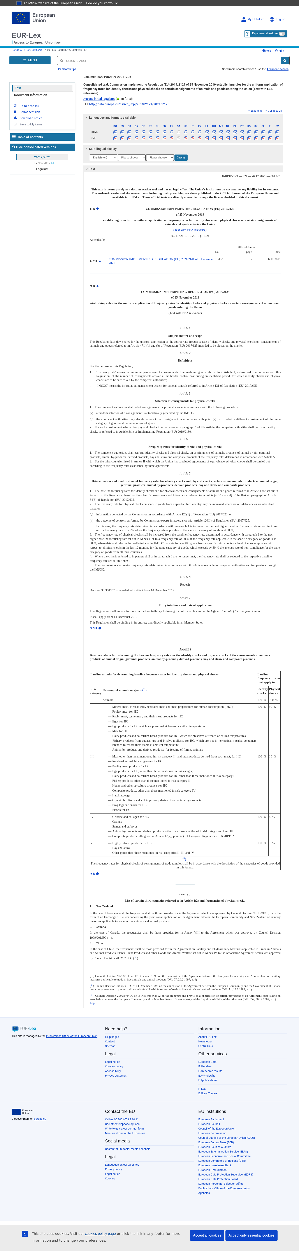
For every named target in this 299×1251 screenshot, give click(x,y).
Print (281, 50)
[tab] (183, 117)
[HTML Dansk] (136, 132)
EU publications (207, 1080)
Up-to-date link (29, 106)
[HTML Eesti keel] (150, 132)
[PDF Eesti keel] (150, 138)
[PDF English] (164, 138)
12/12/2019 (42, 163)
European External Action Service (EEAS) (223, 1151)
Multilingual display (103, 149)
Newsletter (205, 1041)
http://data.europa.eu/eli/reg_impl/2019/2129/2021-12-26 (129, 104)
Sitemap (110, 1046)
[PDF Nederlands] (228, 138)
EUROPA (17, 50)
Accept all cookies (207, 1235)
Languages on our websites (122, 1164)
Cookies (110, 1178)
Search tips (68, 69)
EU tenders (205, 1066)
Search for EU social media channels (127, 1149)
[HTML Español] (122, 132)
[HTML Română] (249, 132)
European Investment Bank (215, 1165)
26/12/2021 (42, 157)
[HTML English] (164, 132)
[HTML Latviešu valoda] (199, 132)
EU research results (210, 1071)
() (144, 690)
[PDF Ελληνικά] (157, 138)
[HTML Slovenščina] (263, 132)
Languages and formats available (112, 117)
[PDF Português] (242, 138)
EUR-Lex (26, 35)
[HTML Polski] (235, 132)
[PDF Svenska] (277, 138)
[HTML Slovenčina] (256, 132)
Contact (110, 1041)
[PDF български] (115, 138)
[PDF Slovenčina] (256, 138)
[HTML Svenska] (277, 132)
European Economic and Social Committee (224, 1156)
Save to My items (30, 124)
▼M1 (93, 628)
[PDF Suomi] (270, 138)
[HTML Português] (242, 132)
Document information (30, 95)
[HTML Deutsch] (143, 132)
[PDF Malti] (220, 138)
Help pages (112, 1036)
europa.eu (40, 1118)
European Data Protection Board (218, 1179)
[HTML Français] (171, 132)
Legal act (42, 169)
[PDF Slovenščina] (263, 138)
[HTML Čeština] (129, 132)
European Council (209, 1124)
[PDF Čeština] (129, 138)
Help (268, 50)
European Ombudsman (212, 1170)
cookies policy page (100, 1233)
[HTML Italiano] (192, 132)
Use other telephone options (122, 1124)
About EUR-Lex (207, 1036)
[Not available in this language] (178, 132)
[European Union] (22, 1112)
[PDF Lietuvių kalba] (206, 138)
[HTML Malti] (220, 132)
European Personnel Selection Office (220, 1183)
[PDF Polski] (235, 138)
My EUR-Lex (256, 19)
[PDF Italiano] (192, 138)
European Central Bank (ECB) (216, 1142)
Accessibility (113, 1071)
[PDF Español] (122, 138)
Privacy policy (113, 1169)
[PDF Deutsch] (143, 138)
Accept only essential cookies (251, 1235)
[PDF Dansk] (136, 138)
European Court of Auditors (214, 1147)
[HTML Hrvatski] (185, 132)
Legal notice (112, 1061)
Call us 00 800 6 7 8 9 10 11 (122, 1119)
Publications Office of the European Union (71, 1036)
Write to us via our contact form (124, 1128)
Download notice (30, 118)
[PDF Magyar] (213, 138)
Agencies (204, 1193)
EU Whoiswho (206, 1075)
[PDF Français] (171, 138)
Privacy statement (116, 1075)
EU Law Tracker (208, 1093)
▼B (92, 873)
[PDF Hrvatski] (185, 138)
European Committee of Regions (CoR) (222, 1160)
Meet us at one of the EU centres (125, 1133)
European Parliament (211, 1119)
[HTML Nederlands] (228, 132)
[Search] (285, 60)
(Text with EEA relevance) (190, 230)
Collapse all (275, 110)
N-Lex (202, 1088)
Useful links (205, 1046)
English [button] (280, 19)
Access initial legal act (99, 98)
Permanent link (29, 112)
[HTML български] (115, 132)
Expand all (257, 110)
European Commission (212, 1133)
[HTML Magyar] (213, 132)
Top (92, 1003)
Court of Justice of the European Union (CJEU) (226, 1137)
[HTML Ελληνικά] (157, 132)
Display (181, 157)
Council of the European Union (216, 1128)
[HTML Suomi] (270, 132)
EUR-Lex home (34, 50)
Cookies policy (114, 1066)
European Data (207, 1061)
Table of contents (29, 137)
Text (18, 88)
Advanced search (277, 69)
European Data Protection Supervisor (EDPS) (225, 1174)
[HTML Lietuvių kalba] (206, 132)
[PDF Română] (249, 138)
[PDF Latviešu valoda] (199, 138)
